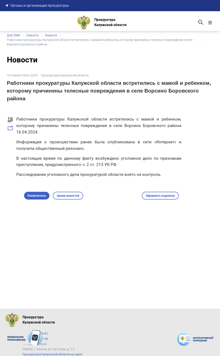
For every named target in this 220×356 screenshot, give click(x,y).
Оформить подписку (160, 195)
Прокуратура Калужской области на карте (52, 354)
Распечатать (37, 195)
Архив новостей (68, 195)
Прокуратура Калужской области (65, 75)
